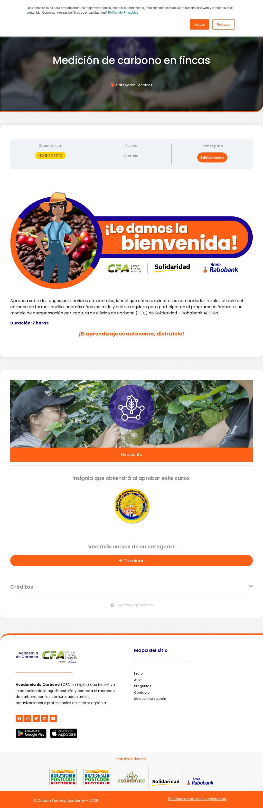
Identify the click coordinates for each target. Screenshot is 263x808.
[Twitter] (36, 718)
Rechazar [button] (223, 24)
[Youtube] (53, 718)
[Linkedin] (44, 718)
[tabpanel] (131, 260)
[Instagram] (27, 718)
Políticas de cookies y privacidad (197, 798)
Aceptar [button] (199, 24)
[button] (131, 589)
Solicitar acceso (212, 157)
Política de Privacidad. (123, 12)
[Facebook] (19, 718)
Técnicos (144, 85)
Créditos (21, 587)
